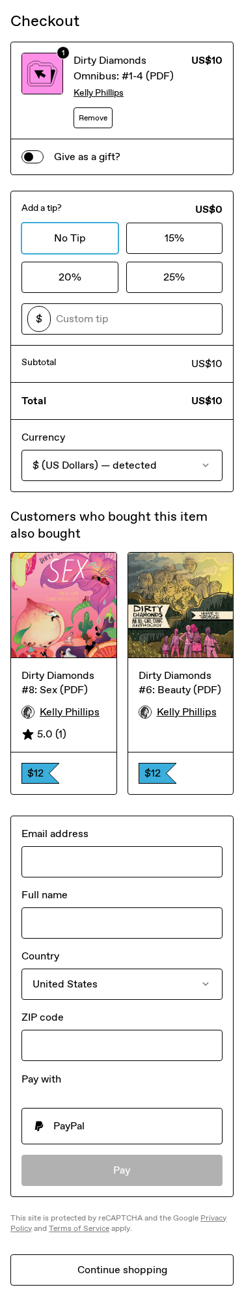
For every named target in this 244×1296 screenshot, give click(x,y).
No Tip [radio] (70, 238)
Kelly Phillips (99, 92)
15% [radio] (174, 238)
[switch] (32, 156)
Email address (54, 833)
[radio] (122, 1126)
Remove (93, 117)
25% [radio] (174, 277)
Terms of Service (79, 1228)
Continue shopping (122, 1269)
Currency (43, 437)
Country (40, 956)
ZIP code (42, 1017)
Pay (122, 1170)
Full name (44, 895)
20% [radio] (70, 277)
